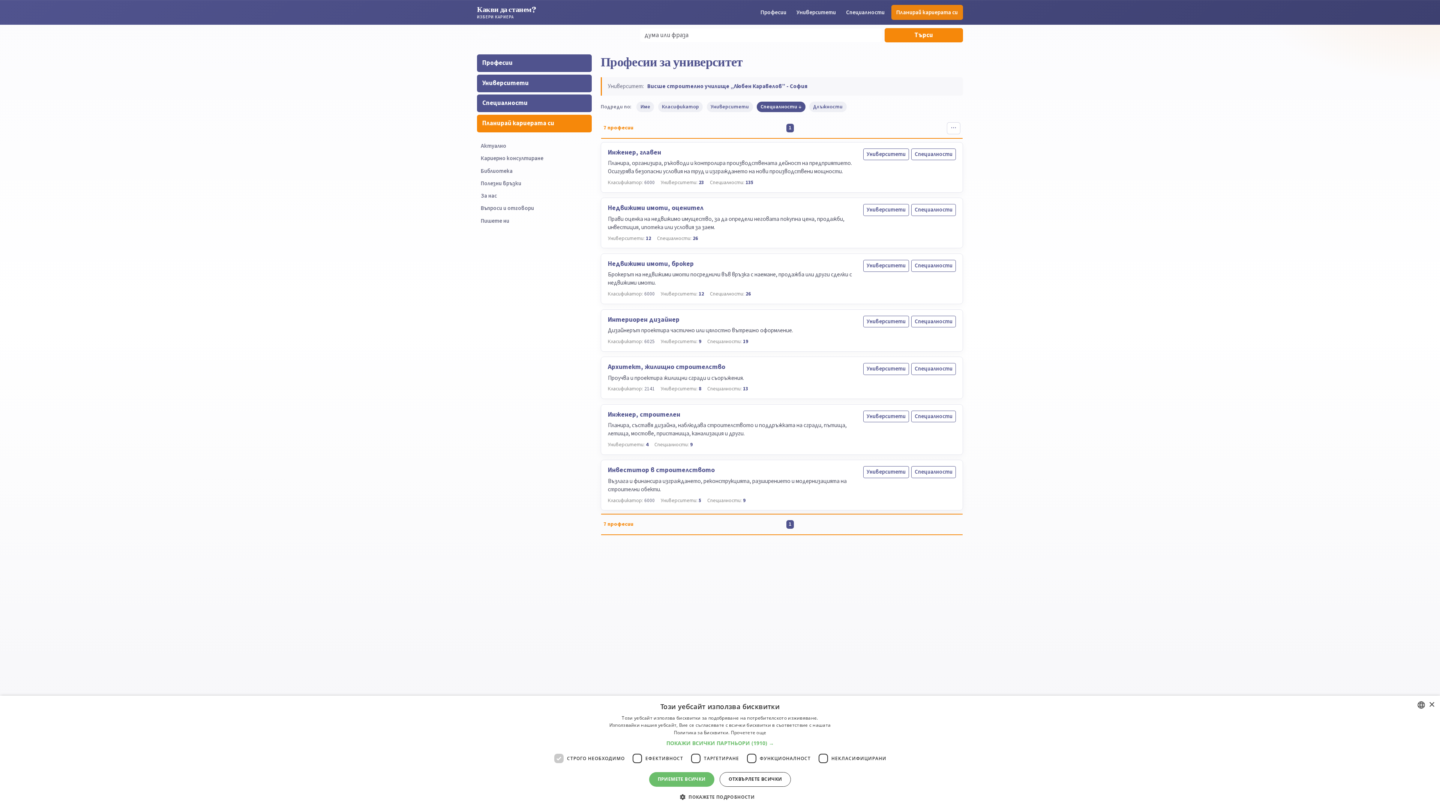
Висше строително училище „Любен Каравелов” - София (727, 86)
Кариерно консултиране (512, 158)
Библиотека (497, 171)
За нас (489, 196)
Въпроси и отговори (507, 208)
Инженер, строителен (644, 414)
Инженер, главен (634, 152)
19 (745, 341)
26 (695, 238)
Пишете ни (495, 221)
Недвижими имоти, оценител (656, 208)
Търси (923, 35)
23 (701, 182)
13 (745, 388)
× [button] (1431, 705)
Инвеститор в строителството (661, 470)
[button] (720, 743)
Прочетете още (748, 732)
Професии (773, 12)
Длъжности (828, 106)
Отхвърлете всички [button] (755, 779)
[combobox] (1421, 705)
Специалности (865, 12)
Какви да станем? (506, 12)
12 (648, 238)
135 (749, 182)
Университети (816, 12)
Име (645, 106)
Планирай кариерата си (927, 12)
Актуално (493, 146)
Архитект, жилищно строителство (666, 367)
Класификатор (680, 106)
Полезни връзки (501, 184)
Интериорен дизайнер (644, 319)
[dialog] (720, 753)
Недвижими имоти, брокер (651, 263)
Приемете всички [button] (682, 779)
